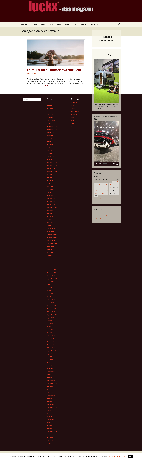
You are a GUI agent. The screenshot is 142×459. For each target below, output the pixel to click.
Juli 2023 (49, 213)
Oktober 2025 (51, 132)
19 (103, 190)
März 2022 (50, 261)
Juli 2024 (49, 177)
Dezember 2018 (52, 377)
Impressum (99, 213)
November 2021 (52, 273)
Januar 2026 (50, 123)
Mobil (75, 24)
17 (96, 190)
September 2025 (52, 135)
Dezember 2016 (52, 425)
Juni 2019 (50, 359)
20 (107, 190)
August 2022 (50, 246)
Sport (51, 24)
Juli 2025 (49, 141)
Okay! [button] (130, 456)
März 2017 (50, 416)
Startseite (24, 24)
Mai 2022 (49, 255)
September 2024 (52, 171)
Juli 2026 (49, 105)
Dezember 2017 (52, 398)
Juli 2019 (49, 356)
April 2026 (50, 114)
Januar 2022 (50, 267)
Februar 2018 (51, 395)
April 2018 (50, 392)
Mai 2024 (49, 183)
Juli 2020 (49, 321)
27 (107, 193)
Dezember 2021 (52, 270)
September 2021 (52, 279)
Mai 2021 (49, 291)
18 (99, 190)
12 (103, 187)
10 (96, 187)
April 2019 (50, 365)
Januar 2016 (50, 443)
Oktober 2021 (51, 276)
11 (99, 187)
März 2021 (50, 297)
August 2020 (50, 318)
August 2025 (50, 138)
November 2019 (52, 345)
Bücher (67, 24)
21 (110, 190)
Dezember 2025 (52, 126)
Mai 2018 (49, 389)
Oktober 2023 (51, 204)
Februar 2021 (51, 300)
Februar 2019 (51, 371)
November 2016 (52, 428)
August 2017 (50, 410)
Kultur (43, 24)
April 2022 (50, 258)
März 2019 (50, 368)
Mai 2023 (49, 219)
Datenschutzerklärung (103, 216)
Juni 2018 (50, 386)
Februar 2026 (51, 120)
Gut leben (34, 24)
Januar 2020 (50, 339)
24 (96, 193)
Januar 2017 (50, 422)
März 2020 (50, 333)
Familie (83, 24)
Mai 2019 (49, 362)
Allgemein (74, 102)
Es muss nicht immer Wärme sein (54, 69)
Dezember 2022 (52, 234)
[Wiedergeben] (97, 164)
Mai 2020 (49, 327)
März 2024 (50, 189)
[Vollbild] (117, 164)
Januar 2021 (50, 303)
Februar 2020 (51, 336)
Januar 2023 (50, 231)
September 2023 (52, 207)
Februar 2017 (51, 419)
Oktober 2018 (51, 380)
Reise (59, 24)
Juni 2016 (50, 437)
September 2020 (52, 315)
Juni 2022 (50, 252)
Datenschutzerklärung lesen (117, 456)
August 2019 (50, 354)
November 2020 (52, 309)
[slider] (105, 163)
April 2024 (50, 186)
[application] (106, 143)
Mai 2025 (49, 147)
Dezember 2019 (52, 342)
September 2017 (52, 407)
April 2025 (50, 150)
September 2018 (52, 383)
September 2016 (52, 431)
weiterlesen (48, 86)
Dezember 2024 (52, 162)
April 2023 (50, 222)
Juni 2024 (50, 180)
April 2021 (50, 294)
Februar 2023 (51, 228)
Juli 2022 (49, 249)
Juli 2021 (49, 285)
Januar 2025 (50, 159)
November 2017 (52, 401)
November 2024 (52, 165)
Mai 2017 (49, 413)
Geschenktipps (95, 24)
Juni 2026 (50, 108)
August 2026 (50, 102)
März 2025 (50, 153)
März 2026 (50, 117)
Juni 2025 (50, 144)
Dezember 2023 (52, 198)
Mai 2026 (49, 111)
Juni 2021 (50, 288)
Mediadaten (99, 219)
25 (99, 193)
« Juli (99, 199)
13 (107, 187)
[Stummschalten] (114, 164)
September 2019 (52, 351)
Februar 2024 (51, 192)
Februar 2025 (51, 156)
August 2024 (50, 174)
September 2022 (52, 243)
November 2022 (52, 237)
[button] (107, 143)
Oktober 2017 (51, 404)
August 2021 (50, 282)
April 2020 (50, 330)
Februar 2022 (51, 264)
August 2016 (50, 434)
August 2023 (50, 210)
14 (110, 187)
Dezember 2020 (52, 306)
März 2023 (50, 225)
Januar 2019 (50, 374)
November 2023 (52, 201)
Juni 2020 (50, 324)
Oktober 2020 (51, 312)
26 (103, 193)
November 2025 (52, 129)
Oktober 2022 (51, 240)
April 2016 (50, 440)
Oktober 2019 (51, 348)
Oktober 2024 (51, 168)
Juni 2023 (50, 216)
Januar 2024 (50, 195)
